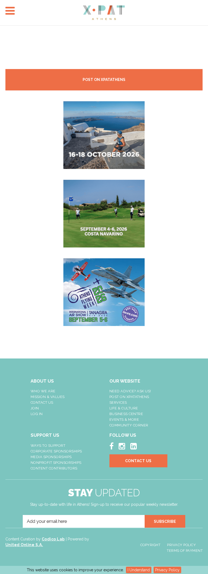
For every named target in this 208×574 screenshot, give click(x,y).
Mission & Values (48, 397)
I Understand (139, 570)
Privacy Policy (167, 570)
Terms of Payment (185, 551)
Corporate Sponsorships (56, 451)
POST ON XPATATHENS (104, 79)
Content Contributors (54, 468)
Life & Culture (123, 408)
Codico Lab (53, 539)
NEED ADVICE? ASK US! (130, 391)
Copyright (150, 545)
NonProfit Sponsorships (56, 463)
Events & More (124, 420)
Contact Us (42, 402)
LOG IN (37, 414)
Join (35, 408)
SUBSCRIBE (165, 521)
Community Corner (128, 425)
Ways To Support (48, 445)
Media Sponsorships (51, 457)
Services (118, 402)
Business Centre (126, 414)
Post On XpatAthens (129, 397)
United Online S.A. (24, 545)
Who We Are (43, 391)
